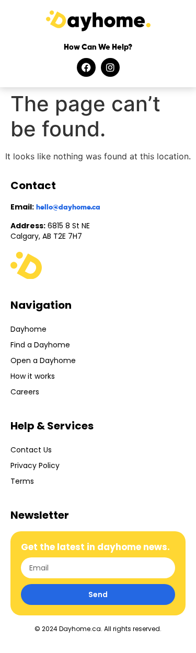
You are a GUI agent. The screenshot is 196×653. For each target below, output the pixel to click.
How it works (32, 376)
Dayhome (28, 329)
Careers (24, 392)
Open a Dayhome (43, 360)
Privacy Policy (35, 465)
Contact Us (31, 450)
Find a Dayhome (40, 345)
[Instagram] (110, 67)
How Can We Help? (98, 47)
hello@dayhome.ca (68, 207)
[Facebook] (86, 67)
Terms (22, 481)
